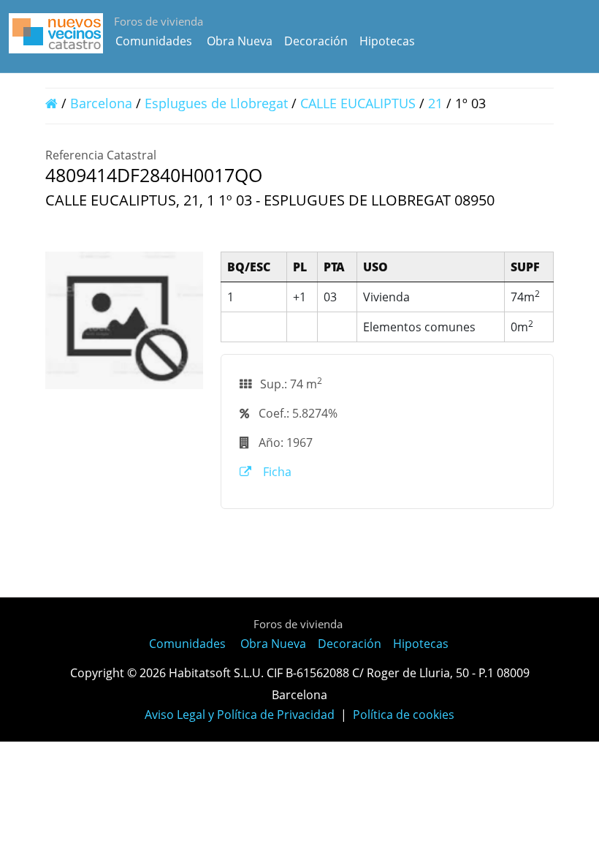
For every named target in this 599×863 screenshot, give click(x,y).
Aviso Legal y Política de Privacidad (240, 714)
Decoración (316, 41)
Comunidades (153, 41)
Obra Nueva (239, 41)
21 (435, 103)
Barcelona (101, 103)
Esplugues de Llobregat (216, 103)
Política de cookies (403, 714)
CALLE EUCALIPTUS (358, 103)
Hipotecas (387, 41)
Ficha (275, 472)
